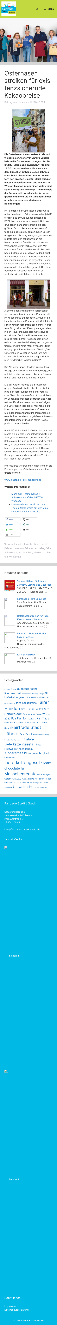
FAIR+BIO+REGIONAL (38, 697)
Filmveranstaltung (42, 735)
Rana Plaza (8, 783)
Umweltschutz (25, 787)
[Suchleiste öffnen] (37, 9)
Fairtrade (8, 722)
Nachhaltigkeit (44, 774)
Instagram (14, 955)
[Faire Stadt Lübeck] (8, 9)
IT (17, 749)
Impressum (10, 1306)
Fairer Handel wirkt (30, 709)
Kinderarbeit (13, 753)
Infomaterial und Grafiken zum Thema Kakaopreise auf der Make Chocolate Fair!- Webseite (30, 508)
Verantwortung (42, 787)
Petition (24, 779)
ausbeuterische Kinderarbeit (31, 544)
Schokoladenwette (22, 782)
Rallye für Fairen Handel (40, 778)
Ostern (7, 778)
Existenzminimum (14, 548)
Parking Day (16, 779)
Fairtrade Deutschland (25, 722)
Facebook (14, 1179)
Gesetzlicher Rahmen (12, 740)
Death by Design (38, 694)
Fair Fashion (19, 718)
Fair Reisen (32, 719)
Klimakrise (9, 757)
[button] (12, 519)
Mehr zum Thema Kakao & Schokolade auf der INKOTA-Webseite (27, 497)
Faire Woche (29, 714)
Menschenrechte (20, 773)
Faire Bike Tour (9, 703)
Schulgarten (37, 783)
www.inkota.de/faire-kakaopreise (22, 479)
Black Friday (26, 694)
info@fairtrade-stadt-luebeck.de (22, 829)
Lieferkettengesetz (23, 762)
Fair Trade (43, 718)
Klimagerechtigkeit (36, 753)
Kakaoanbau (25, 552)
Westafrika (15, 556)
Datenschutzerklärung (16, 1309)
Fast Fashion (27, 734)
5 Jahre (7, 689)
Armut (11, 544)
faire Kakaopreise (34, 548)
